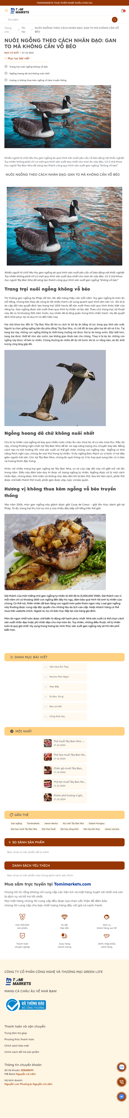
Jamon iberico (51, 823)
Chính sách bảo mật (16, 1045)
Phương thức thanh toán (19, 1039)
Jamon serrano (112, 829)
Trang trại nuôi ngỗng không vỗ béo (28, 66)
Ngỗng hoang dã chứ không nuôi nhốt (29, 73)
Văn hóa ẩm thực (91, 829)
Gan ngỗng (16, 823)
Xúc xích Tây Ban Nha (73, 823)
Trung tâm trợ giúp (15, 1033)
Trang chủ (7, 29)
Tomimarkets (33, 823)
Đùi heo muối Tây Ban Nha (24, 829)
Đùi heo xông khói (69, 829)
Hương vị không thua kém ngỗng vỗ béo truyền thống (37, 80)
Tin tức (23, 29)
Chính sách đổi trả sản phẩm (21, 1051)
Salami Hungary (96, 823)
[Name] (115, 20)
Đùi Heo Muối (49, 829)
